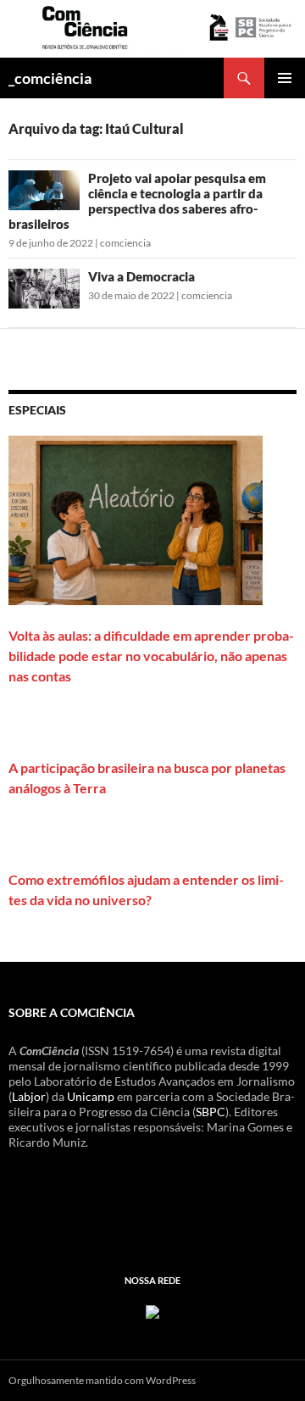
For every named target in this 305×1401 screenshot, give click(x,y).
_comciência (50, 78)
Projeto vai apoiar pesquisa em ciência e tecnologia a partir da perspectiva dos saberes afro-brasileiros (137, 200)
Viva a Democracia (141, 276)
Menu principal (284, 78)
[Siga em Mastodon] (152, 1310)
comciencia (125, 242)
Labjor (29, 1096)
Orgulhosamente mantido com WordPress (102, 1380)
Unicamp (90, 1096)
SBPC (210, 1111)
